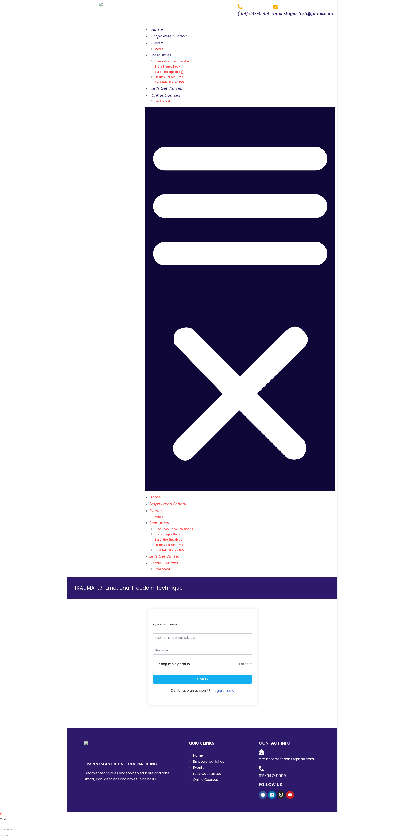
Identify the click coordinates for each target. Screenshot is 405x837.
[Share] (6, 829)
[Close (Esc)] (1, 829)
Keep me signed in (174, 664)
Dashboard (162, 101)
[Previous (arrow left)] (1, 835)
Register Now (223, 690)
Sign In (202, 679)
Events (157, 43)
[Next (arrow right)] (6, 835)
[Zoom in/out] (14, 829)
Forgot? (245, 664)
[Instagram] (281, 795)
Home (157, 29)
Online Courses (165, 95)
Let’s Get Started (166, 88)
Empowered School (169, 36)
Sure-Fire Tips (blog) (169, 72)
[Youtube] (290, 795)
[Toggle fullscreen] (10, 829)
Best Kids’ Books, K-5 (169, 82)
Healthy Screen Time (169, 77)
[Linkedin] (272, 795)
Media (159, 49)
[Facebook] (263, 795)
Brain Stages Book (167, 66)
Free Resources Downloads (174, 61)
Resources (161, 55)
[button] (240, 299)
